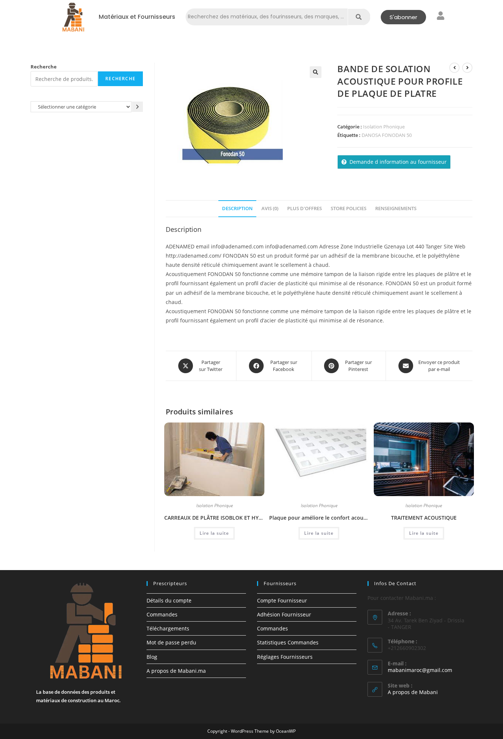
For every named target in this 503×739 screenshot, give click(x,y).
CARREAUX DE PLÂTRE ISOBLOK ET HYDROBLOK (214, 517)
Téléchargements (168, 628)
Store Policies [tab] (348, 208)
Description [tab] (237, 208)
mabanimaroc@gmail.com (420, 669)
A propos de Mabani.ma (176, 670)
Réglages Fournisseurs (285, 656)
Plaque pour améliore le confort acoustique (319, 517)
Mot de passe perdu (171, 642)
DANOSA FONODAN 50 (387, 135)
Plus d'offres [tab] (304, 208)
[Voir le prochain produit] (467, 68)
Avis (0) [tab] (269, 208)
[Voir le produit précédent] (454, 68)
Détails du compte (169, 600)
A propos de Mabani (413, 692)
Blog (152, 656)
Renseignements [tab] (395, 208)
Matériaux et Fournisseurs (137, 17)
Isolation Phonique (384, 126)
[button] (315, 72)
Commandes (162, 614)
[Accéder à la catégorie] (137, 106)
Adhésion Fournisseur (284, 614)
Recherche (44, 66)
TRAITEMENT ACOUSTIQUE (424, 517)
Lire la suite (214, 533)
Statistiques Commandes (288, 642)
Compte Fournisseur (282, 600)
